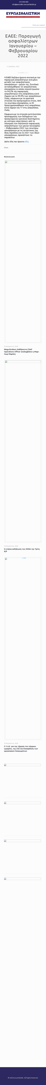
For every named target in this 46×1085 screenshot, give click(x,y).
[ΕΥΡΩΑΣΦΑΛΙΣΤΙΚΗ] (23, 14)
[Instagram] (26, 7)
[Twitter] (23, 7)
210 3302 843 (23, 2)
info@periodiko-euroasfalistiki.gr (24, 4)
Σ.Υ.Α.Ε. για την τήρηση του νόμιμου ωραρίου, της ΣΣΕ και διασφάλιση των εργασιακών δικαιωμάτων (21, 748)
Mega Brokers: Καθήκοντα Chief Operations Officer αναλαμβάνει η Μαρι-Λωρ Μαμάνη (21, 351)
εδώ (27, 141)
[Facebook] (20, 7)
